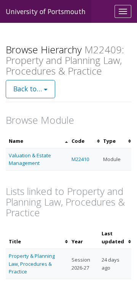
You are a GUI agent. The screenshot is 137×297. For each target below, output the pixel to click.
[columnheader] (37, 141)
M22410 (80, 159)
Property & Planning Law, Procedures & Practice (32, 263)
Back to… (28, 88)
